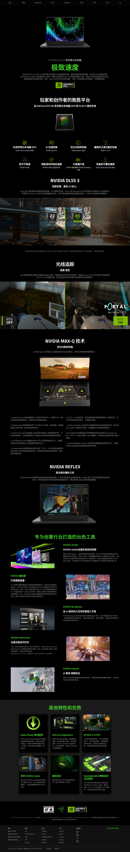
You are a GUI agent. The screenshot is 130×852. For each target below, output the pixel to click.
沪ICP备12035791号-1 (37, 848)
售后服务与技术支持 (47, 837)
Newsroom (62, 837)
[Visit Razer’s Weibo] (77, 831)
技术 (26, 831)
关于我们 (61, 831)
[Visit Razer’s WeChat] (77, 835)
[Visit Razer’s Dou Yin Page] (77, 838)
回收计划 (44, 842)
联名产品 (27, 842)
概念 (26, 837)
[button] (120, 3)
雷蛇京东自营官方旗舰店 (14, 837)
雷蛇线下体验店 (12, 831)
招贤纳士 (61, 834)
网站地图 (48, 848)
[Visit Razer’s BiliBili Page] (77, 841)
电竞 (26, 840)
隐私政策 (57, 848)
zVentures (62, 840)
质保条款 (44, 840)
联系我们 (61, 842)
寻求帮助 (44, 831)
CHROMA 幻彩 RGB (30, 834)
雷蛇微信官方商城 (12, 834)
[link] (9, 3)
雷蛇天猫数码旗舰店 (13, 840)
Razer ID (44, 834)
